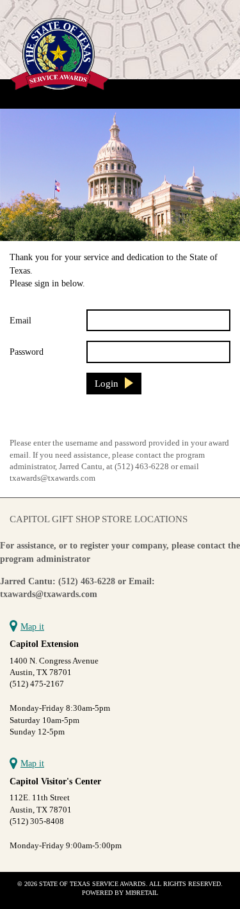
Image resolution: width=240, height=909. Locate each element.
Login (106, 383)
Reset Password (42, 420)
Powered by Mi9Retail (120, 892)
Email (20, 320)
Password (27, 351)
